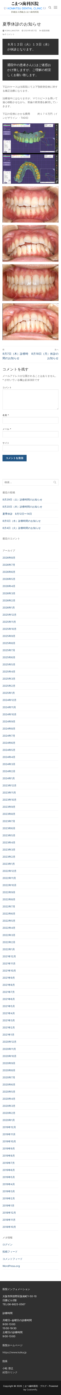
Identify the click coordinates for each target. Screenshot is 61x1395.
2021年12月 (9, 956)
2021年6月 (9, 999)
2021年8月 (9, 984)
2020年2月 (9, 1112)
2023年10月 (9, 799)
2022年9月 (9, 892)
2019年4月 (9, 1184)
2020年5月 (9, 1091)
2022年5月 (9, 920)
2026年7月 (9, 564)
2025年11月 (9, 621)
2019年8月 (9, 1155)
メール (7, 429)
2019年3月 (9, 1191)
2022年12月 (9, 870)
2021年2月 (9, 1027)
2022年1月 (9, 949)
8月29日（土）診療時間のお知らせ (22, 499)
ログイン (8, 1244)
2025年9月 (9, 636)
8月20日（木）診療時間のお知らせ (22, 506)
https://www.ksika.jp (15, 1352)
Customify (32, 1389)
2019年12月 (9, 1127)
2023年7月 (9, 821)
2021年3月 (9, 1020)
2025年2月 (9, 685)
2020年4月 (9, 1098)
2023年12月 (9, 785)
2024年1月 (9, 778)
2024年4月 (9, 757)
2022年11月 (9, 878)
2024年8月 (9, 728)
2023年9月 (9, 806)
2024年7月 (9, 735)
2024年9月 (9, 721)
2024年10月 (9, 714)
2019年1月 (8, 1205)
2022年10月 (9, 885)
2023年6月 (9, 828)
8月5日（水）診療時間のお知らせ (22, 520)
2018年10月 (9, 1226)
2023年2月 (9, 856)
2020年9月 (9, 1063)
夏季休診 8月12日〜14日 (17, 513)
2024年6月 (9, 742)
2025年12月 (9, 614)
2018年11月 (9, 1219)
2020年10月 (9, 1056)
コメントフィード (13, 1258)
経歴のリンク (10, 1372)
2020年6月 (9, 1084)
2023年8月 (9, 813)
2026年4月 (9, 586)
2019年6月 (9, 1170)
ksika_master (12, 31)
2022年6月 (9, 913)
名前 (6, 415)
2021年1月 (8, 1034)
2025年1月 (9, 692)
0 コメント (10, 34)
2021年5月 (9, 1006)
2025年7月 (9, 650)
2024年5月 (9, 749)
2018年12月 (9, 1212)
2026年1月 (9, 607)
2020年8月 (9, 1070)
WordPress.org (11, 1265)
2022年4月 (9, 927)
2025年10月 (9, 628)
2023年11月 (9, 792)
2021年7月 (9, 991)
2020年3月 (9, 1105)
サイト (6, 443)
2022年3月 (9, 935)
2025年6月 (9, 657)
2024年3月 (9, 764)
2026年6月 (9, 571)
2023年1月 (9, 863)
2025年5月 (9, 664)
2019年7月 (9, 1162)
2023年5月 (9, 835)
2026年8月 (9, 557)
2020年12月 (9, 1041)
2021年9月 (9, 977)
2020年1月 (9, 1120)
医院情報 (45, 31)
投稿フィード (10, 1251)
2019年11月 (9, 1134)
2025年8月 (9, 643)
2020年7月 (9, 1077)
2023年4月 (9, 842)
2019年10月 (9, 1141)
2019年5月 (9, 1177)
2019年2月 (9, 1198)
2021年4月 (9, 1013)
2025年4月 (9, 671)
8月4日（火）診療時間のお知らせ (22, 528)
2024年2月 (9, 771)
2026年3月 (9, 593)
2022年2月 (9, 942)
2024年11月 (9, 707)
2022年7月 (9, 906)
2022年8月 (9, 899)
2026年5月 (9, 579)
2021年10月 (9, 970)
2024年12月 (9, 700)
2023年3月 (9, 849)
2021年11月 (9, 963)
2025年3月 (9, 678)
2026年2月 (9, 600)
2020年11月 (9, 1049)
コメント (7, 387)
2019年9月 (9, 1148)
